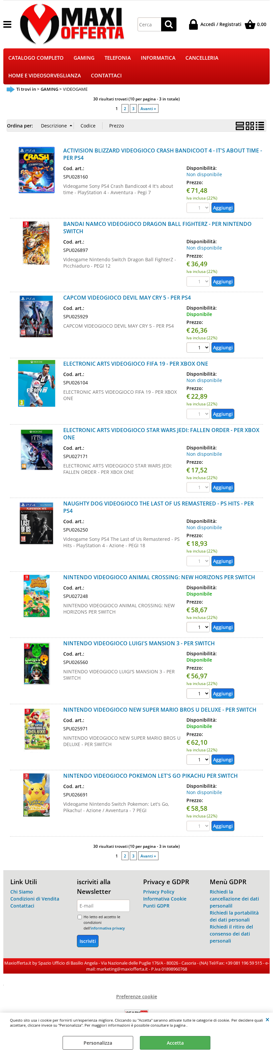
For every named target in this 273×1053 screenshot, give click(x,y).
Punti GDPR (156, 906)
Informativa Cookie (164, 899)
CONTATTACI (106, 75)
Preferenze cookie (136, 996)
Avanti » (148, 108)
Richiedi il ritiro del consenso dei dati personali (231, 934)
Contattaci (22, 906)
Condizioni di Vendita (34, 899)
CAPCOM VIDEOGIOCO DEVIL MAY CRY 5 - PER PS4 (127, 297)
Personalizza (98, 1043)
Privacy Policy (158, 892)
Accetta (175, 1043)
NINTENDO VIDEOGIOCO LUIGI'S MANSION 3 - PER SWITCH (139, 643)
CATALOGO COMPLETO (36, 57)
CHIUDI (267, 1019)
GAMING (84, 57)
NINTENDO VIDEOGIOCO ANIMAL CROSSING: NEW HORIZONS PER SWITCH (159, 577)
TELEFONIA (118, 57)
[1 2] (198, 348)
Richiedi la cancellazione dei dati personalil (234, 899)
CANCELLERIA (201, 57)
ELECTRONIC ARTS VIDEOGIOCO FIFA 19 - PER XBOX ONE (135, 363)
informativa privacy (108, 928)
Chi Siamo (21, 892)
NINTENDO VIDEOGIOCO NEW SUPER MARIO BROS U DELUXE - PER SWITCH (159, 709)
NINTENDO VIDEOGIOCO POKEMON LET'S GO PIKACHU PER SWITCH (150, 775)
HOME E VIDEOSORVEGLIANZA (44, 75)
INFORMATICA (158, 57)
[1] (198, 628)
